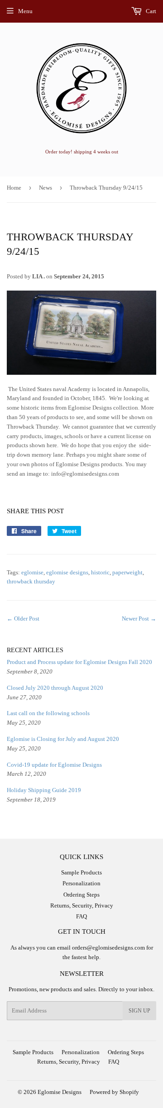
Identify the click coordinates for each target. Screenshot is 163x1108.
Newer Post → (139, 618)
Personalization (81, 883)
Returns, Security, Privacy (81, 905)
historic (100, 572)
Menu (25, 11)
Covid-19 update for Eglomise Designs (54, 764)
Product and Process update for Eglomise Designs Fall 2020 (79, 662)
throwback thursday (31, 581)
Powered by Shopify (114, 1092)
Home (14, 187)
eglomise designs (67, 572)
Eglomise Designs (60, 1092)
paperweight (127, 572)
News (45, 187)
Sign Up (139, 1011)
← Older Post (23, 618)
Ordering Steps (81, 894)
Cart (150, 11)
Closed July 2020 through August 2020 (55, 687)
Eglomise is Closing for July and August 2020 (63, 738)
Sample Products (81, 872)
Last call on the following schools (48, 713)
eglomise (32, 572)
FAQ (81, 916)
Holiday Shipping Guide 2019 (44, 790)
